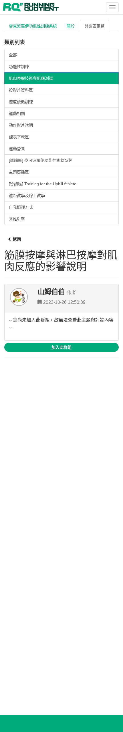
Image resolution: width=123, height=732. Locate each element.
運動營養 (17, 148)
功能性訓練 (19, 66)
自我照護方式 (21, 207)
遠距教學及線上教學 (27, 195)
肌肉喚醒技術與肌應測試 (31, 78)
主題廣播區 (19, 172)
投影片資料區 (21, 90)
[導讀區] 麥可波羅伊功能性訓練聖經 (40, 160)
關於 (71, 26)
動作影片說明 (21, 125)
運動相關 (17, 113)
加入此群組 (61, 347)
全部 (13, 55)
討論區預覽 (94, 26)
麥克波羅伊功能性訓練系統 (33, 26)
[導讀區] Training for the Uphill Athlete (42, 183)
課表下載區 (19, 137)
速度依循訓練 (21, 101)
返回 (16, 239)
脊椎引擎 (17, 219)
